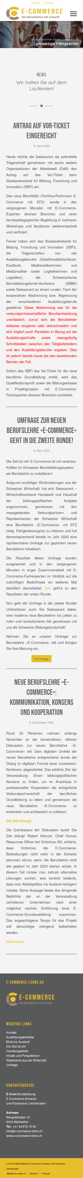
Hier (48, 587)
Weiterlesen (15, 941)
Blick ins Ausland (17, 1041)
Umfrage (12, 1065)
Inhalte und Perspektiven (22, 1055)
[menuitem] (35, 3)
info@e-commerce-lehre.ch (24, 1131)
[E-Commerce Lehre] (34, 13)
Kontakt (11, 1032)
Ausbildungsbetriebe (20, 1037)
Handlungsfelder (17, 1051)
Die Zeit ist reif (15, 1046)
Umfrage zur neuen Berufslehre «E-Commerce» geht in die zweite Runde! (42, 430)
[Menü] (71, 13)
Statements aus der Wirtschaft (26, 1060)
